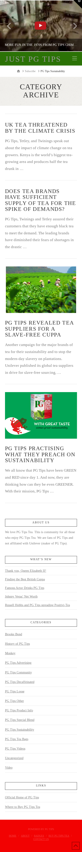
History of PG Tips (17, 643)
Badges (39, 835)
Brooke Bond (13, 634)
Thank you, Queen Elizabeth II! (25, 570)
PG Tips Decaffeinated (19, 682)
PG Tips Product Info (19, 710)
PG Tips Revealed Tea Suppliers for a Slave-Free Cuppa (39, 328)
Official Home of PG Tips (22, 797)
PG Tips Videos (15, 748)
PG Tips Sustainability (19, 729)
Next (72, 26)
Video (9, 767)
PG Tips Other (14, 701)
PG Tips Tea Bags (16, 739)
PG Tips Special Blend (19, 720)
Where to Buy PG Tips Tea (22, 807)
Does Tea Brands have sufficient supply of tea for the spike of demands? (40, 200)
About (25, 835)
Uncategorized (14, 758)
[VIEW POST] (41, 289)
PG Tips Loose (14, 691)
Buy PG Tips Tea (59, 835)
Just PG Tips (33, 59)
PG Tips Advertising (18, 662)
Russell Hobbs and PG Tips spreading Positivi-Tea (37, 605)
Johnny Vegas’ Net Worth (21, 596)
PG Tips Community (18, 672)
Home (12, 835)
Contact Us (41, 839)
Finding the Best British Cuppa (25, 579)
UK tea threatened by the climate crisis (40, 128)
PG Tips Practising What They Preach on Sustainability (40, 454)
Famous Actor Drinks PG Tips (24, 588)
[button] (74, 58)
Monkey (10, 653)
